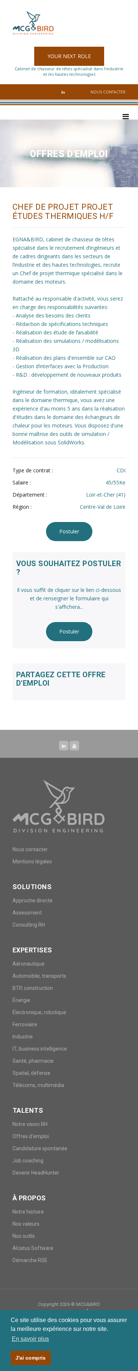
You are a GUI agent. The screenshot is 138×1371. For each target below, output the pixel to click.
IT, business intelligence (40, 1049)
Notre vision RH (30, 1124)
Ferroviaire (25, 1024)
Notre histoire (28, 1212)
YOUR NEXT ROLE (69, 56)
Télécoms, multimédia (38, 1085)
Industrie (23, 1037)
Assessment (27, 913)
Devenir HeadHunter (36, 1173)
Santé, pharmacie (33, 1061)
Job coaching (28, 1161)
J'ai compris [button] (30, 1358)
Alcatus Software (33, 1248)
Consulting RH (29, 925)
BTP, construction (33, 988)
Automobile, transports (39, 976)
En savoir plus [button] (30, 1339)
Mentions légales (32, 861)
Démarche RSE (30, 1260)
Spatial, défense (31, 1073)
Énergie (21, 1000)
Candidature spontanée (40, 1148)
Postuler (69, 531)
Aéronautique (29, 964)
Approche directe (33, 900)
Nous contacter (108, 92)
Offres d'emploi (31, 1136)
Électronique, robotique (39, 1012)
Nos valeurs (26, 1224)
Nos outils (24, 1236)
